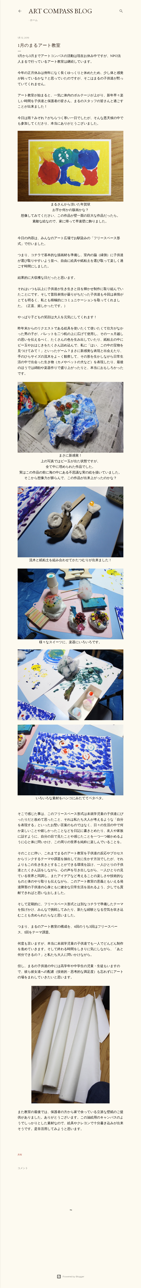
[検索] (121, 10)
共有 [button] (20, 1154)
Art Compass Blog (60, 11)
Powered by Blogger (73, 1276)
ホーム (34, 20)
